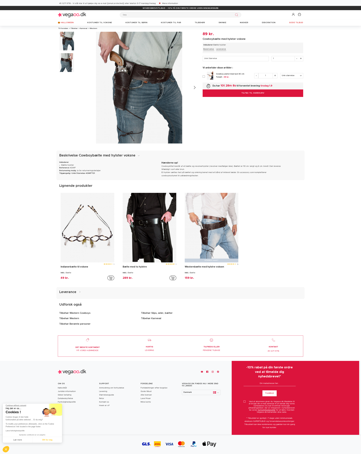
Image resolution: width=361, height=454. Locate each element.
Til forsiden (63, 28)
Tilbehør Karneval (151, 318)
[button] (293, 14)
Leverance (221, 49)
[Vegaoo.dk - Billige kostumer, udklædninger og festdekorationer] (72, 14)
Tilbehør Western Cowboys (74, 313)
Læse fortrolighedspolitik (15, 431)
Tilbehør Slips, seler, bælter (157, 313)
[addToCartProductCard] (110, 277)
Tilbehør (74, 28)
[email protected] (116, 3)
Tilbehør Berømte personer (75, 324)
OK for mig (47, 440)
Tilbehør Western (69, 318)
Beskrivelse (208, 49)
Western (93, 28)
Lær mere (17, 440)
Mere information (170, 3)
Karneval (84, 28)
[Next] (194, 87)
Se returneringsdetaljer (90, 171)
